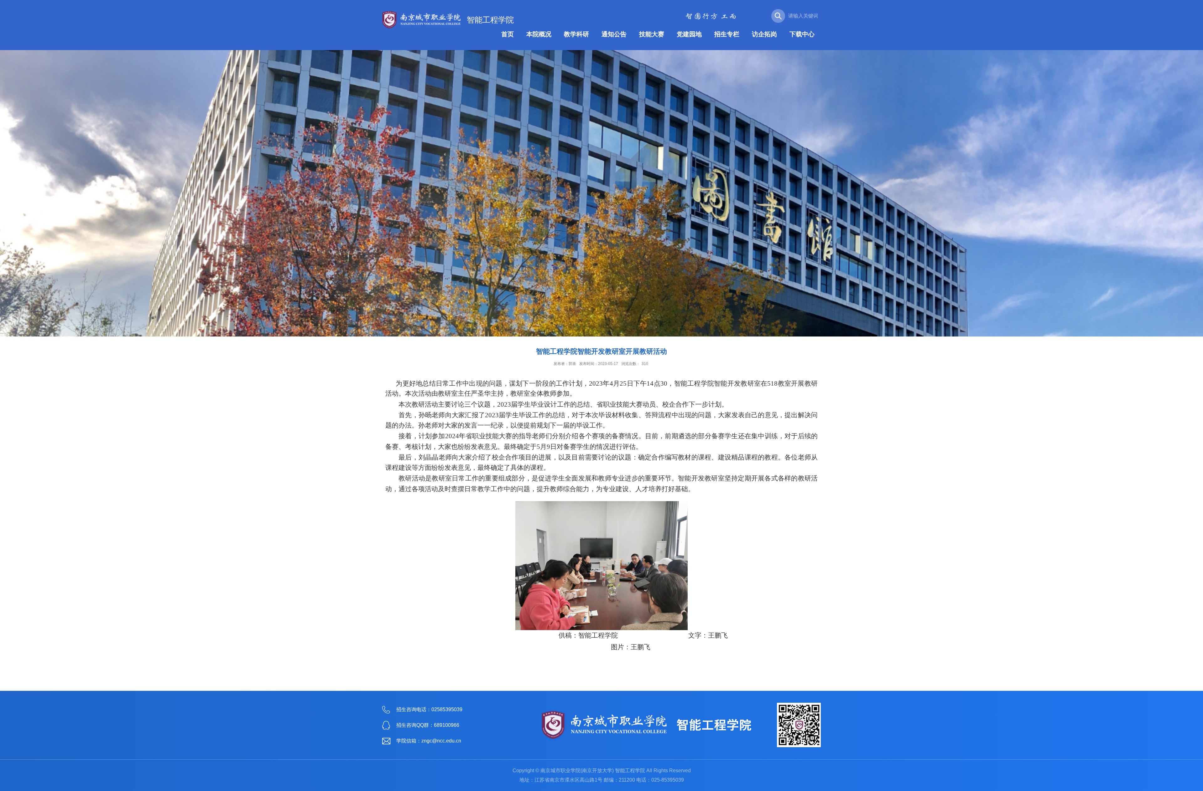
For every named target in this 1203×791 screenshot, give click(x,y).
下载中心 (802, 34)
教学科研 (576, 34)
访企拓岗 (764, 34)
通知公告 (614, 34)
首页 (507, 34)
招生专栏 (726, 34)
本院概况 (538, 34)
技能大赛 (651, 34)
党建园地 (689, 34)
